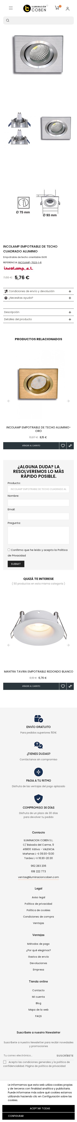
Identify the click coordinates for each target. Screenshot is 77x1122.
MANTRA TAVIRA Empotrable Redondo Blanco (38, 671)
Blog (38, 1003)
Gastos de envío (38, 957)
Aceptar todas (40, 1108)
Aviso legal (38, 897)
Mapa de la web (38, 1009)
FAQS (38, 1016)
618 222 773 (38, 871)
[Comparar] (70, 445)
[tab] (38, 291)
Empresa (38, 969)
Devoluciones (38, 963)
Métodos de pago (38, 944)
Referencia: (10, 262)
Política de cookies (38, 910)
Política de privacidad (38, 904)
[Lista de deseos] (62, 445)
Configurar (15, 1116)
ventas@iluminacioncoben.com (38, 877)
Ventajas (38, 923)
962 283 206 (38, 866)
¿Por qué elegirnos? (38, 950)
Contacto (38, 990)
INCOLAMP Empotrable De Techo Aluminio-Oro (38, 429)
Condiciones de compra (38, 916)
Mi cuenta (38, 997)
